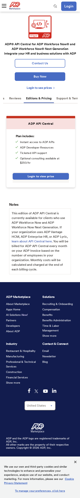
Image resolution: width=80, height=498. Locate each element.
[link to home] (14, 6)
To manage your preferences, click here (40, 490)
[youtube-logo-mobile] (45, 391)
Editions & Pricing (39, 98)
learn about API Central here (32, 241)
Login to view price (41, 176)
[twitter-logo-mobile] (37, 391)
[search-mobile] (55, 6)
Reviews (15, 98)
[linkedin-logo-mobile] (54, 391)
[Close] (75, 462)
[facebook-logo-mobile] (29, 391)
